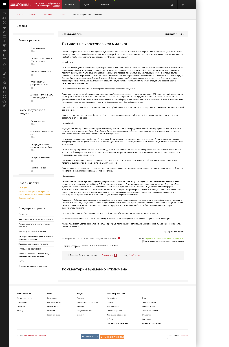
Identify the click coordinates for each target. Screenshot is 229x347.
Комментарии (71, 246)
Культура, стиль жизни (151, 323)
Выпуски (69, 4)
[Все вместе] (4, 13)
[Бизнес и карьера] (4, 36)
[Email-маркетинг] (4, 106)
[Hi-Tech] (4, 55)
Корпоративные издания (87, 302)
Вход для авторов (24, 298)
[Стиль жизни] (4, 69)
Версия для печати (175, 231)
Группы (86, 4)
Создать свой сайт (27, 198)
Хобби (21, 261)
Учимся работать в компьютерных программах (34, 225)
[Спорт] (4, 64)
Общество (146, 315)
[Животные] (4, 83)
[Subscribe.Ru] (21, 4)
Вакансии (51, 310)
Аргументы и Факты (105, 238)
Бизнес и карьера (114, 310)
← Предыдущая (72, 34)
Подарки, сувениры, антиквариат (33, 266)
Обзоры (63, 14)
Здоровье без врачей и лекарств (33, 244)
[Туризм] (4, 23)
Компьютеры (48, 14)
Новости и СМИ (148, 306)
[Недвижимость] (4, 46)
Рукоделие (23, 214)
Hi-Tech (110, 319)
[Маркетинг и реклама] (4, 92)
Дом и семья (147, 319)
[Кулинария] (4, 73)
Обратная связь (53, 315)
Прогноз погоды (149, 302)
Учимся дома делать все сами (32, 231)
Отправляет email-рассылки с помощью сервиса (47, 4)
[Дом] (4, 87)
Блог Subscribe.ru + (55, 302)
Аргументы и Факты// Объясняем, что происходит (164, 238)
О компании (52, 298)
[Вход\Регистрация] (172, 4)
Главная (20, 14)
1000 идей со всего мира (30, 249)
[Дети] (4, 50)
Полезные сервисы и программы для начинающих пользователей (35, 255)
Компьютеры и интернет (117, 323)
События (80, 315)
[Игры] (4, 101)
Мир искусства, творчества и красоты (36, 219)
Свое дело (23, 187)
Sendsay (80, 306)
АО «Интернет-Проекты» (35, 335)
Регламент (21, 306)
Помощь (20, 310)
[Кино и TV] (4, 78)
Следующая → (174, 34)
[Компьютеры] (4, 27)
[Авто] (4, 18)
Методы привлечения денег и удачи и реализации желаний (36, 237)
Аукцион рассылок (84, 310)
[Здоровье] (4, 60)
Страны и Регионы (150, 310)
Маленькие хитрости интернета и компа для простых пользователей (34, 192)
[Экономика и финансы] (4, 41)
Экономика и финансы (116, 315)
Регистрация (22, 302)
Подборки (104, 4)
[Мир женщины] (4, 32)
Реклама (80, 298)
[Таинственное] (4, 97)
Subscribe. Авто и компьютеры (83, 255)
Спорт (144, 298)
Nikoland (184, 335)
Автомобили (112, 298)
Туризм (110, 302)
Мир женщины (113, 306)
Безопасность (53, 306)
